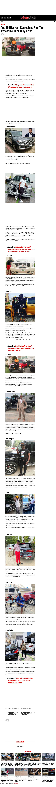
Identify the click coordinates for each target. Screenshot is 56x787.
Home (23, 21)
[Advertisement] (28, 7)
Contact (32, 21)
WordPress (15, 783)
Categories (27, 21)
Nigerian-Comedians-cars (26, 708)
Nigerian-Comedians (16, 708)
